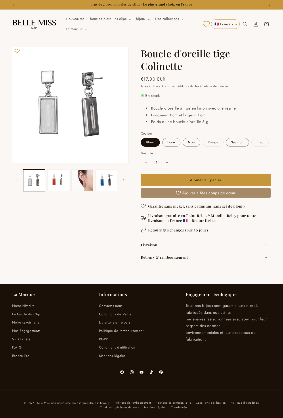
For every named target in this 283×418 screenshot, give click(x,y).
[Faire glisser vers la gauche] (17, 180)
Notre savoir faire (26, 322)
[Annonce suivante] (270, 4)
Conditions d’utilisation (211, 403)
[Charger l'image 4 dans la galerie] (106, 180)
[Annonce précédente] (13, 4)
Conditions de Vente (115, 314)
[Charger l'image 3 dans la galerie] (82, 180)
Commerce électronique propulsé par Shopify (80, 403)
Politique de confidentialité (173, 403)
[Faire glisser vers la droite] (124, 180)
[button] (110, 19)
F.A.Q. (17, 347)
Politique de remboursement (121, 330)
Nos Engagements (26, 330)
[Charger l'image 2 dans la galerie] (58, 180)
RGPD (103, 339)
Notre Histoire (23, 305)
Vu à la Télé (21, 339)
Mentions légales (112, 355)
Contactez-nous (110, 305)
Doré (171, 142)
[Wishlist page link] (206, 24)
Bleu (262, 142)
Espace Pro (20, 355)
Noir (191, 142)
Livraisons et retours (114, 322)
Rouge (216, 142)
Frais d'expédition (174, 86)
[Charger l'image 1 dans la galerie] (34, 180)
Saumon (237, 142)
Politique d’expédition (245, 403)
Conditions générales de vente (119, 407)
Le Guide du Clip (26, 314)
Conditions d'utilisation (117, 347)
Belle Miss (43, 403)
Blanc (150, 142)
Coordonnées (179, 407)
